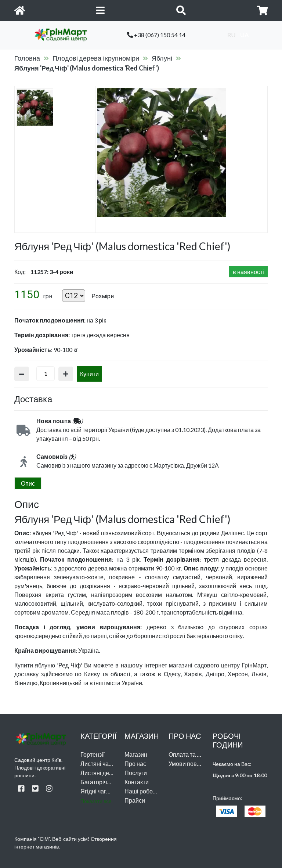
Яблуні (162, 58)
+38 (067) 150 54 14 (159, 34)
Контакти (136, 781)
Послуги (135, 772)
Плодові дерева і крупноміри (96, 58)
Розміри (102, 296)
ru (231, 34)
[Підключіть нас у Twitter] (35, 788)
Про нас (135, 763)
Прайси (134, 800)
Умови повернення (194, 763)
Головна (27, 58)
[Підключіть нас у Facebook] (21, 788)
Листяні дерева (101, 772)
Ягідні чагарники (102, 791)
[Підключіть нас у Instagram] (49, 788)
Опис (28, 483)
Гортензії (92, 754)
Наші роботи (141, 791)
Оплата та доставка (195, 754)
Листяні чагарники (105, 763)
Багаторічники (99, 781)
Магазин (135, 754)
